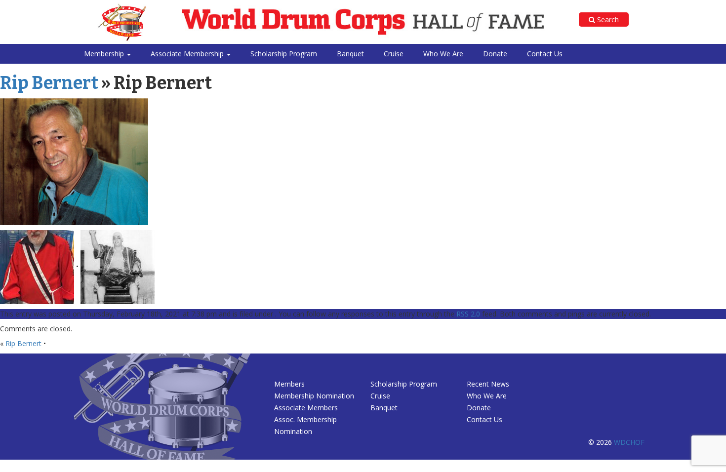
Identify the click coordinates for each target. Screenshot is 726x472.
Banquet (350, 53)
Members (289, 384)
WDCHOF (629, 442)
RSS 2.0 (468, 313)
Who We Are (443, 53)
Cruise (393, 53)
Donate (495, 53)
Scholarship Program (283, 53)
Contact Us (545, 53)
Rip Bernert (49, 83)
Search (607, 19)
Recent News (488, 384)
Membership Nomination (314, 395)
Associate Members (306, 407)
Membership (105, 53)
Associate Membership (188, 53)
